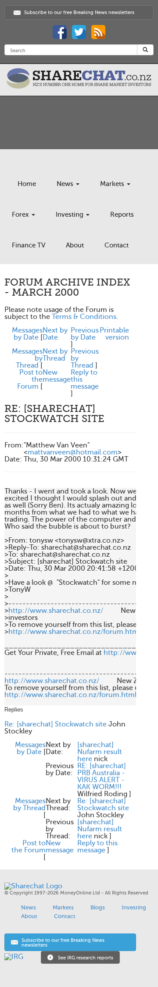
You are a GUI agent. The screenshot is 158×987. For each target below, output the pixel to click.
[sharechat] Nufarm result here (99, 752)
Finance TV (28, 245)
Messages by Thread (29, 804)
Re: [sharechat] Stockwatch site (55, 724)
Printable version (114, 333)
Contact (116, 245)
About (75, 245)
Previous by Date (85, 333)
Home (27, 183)
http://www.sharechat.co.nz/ (55, 611)
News (66, 183)
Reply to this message (97, 846)
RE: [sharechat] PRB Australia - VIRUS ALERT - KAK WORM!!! (101, 776)
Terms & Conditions (84, 317)
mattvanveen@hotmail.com (73, 452)
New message (57, 375)
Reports (122, 214)
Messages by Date (27, 333)
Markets (113, 183)
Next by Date (55, 333)
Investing (70, 214)
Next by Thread (55, 354)
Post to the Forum (28, 846)
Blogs (97, 907)
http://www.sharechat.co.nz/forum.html (74, 632)
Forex (21, 214)
